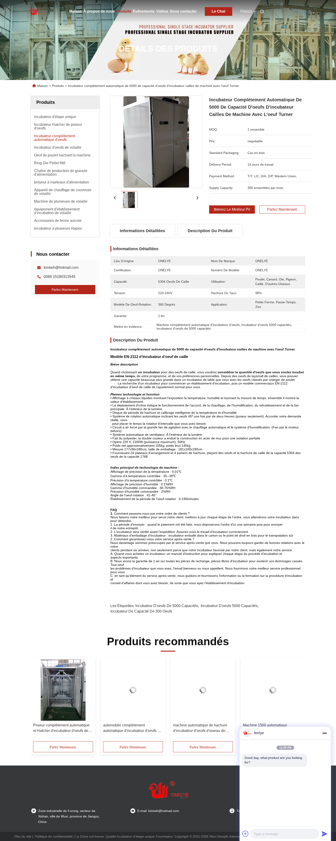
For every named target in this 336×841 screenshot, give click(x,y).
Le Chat (218, 11)
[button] (39, 701)
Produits (123, 11)
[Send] (324, 834)
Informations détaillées (142, 230)
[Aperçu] (37, 11)
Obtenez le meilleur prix (232, 209)
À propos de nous (99, 11)
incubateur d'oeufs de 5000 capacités (166, 606)
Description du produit (210, 230)
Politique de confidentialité (54, 836)
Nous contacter (183, 11)
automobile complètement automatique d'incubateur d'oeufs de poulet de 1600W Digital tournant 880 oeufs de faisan (132, 728)
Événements (144, 11)
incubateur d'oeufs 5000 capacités (229, 606)
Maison (75, 11)
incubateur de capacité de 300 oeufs (141, 611)
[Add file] (245, 834)
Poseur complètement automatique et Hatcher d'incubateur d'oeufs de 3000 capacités (61, 728)
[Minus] (324, 733)
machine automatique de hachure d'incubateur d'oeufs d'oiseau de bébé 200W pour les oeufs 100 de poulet (200, 728)
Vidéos (162, 11)
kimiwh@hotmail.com (61, 267)
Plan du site (22, 836)
